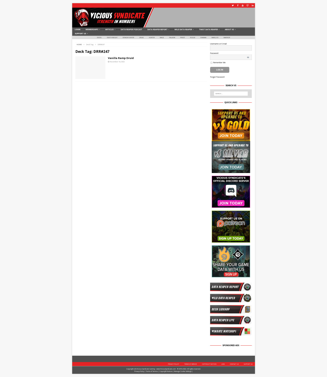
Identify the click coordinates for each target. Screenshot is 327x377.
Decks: (99, 37)
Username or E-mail (218, 44)
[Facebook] (238, 5)
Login (77, 29)
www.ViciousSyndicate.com (166, 369)
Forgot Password (217, 77)
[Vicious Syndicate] (113, 26)
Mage (162, 37)
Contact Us (234, 364)
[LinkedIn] (252, 5)
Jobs (223, 364)
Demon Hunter (128, 37)
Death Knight (112, 37)
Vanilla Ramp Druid (121, 58)
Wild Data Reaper (183, 29)
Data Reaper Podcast (131, 29)
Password (214, 53)
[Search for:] (231, 93)
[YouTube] (243, 5)
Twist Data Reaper (208, 29)
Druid (141, 37)
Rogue (192, 37)
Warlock (215, 37)
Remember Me (219, 62)
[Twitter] (233, 5)
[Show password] (248, 57)
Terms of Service (190, 364)
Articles (109, 29)
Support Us (80, 33)
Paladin (172, 37)
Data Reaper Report (157, 29)
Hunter (152, 37)
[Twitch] (248, 5)
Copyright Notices (209, 364)
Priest (182, 37)
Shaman (203, 37)
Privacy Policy (173, 364)
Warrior (227, 37)
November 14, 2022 (117, 62)
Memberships (92, 29)
